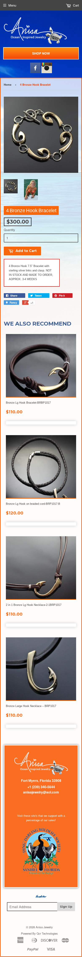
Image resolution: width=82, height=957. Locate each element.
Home (7, 84)
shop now (41, 53)
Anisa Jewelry (44, 927)
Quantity (9, 230)
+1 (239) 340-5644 (41, 786)
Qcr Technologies (47, 933)
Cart (75, 5)
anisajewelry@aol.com (41, 792)
